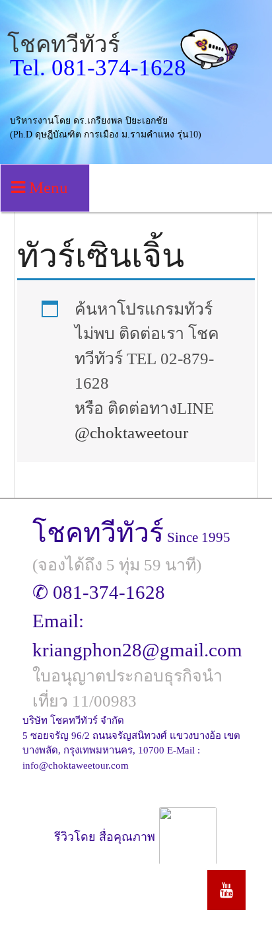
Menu (46, 187)
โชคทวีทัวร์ (63, 45)
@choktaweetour (131, 432)
